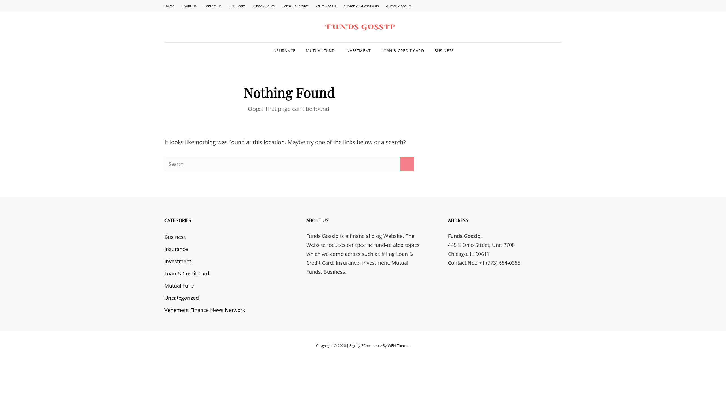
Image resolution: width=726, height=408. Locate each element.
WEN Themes (399, 345)
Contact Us (213, 5)
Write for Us (326, 5)
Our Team (237, 5)
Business (444, 50)
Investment (358, 50)
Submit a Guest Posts (361, 5)
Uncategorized (181, 297)
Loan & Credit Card (402, 50)
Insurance (284, 50)
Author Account (398, 5)
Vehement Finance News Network (204, 310)
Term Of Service (295, 5)
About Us (189, 5)
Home (169, 5)
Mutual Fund (320, 50)
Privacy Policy (264, 5)
